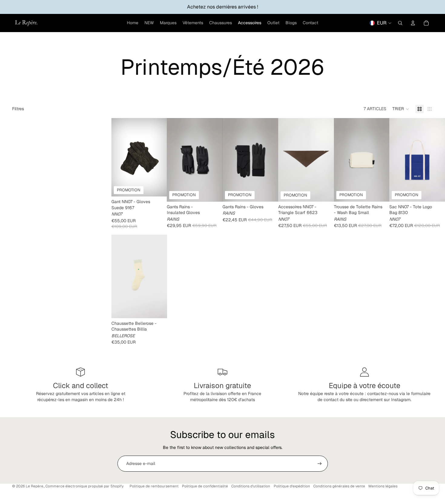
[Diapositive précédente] (116, 157)
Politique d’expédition (292, 486)
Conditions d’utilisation (250, 486)
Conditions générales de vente (339, 486)
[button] (400, 109)
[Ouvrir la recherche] (400, 23)
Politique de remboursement (154, 486)
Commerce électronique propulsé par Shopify (84, 486)
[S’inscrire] (319, 463)
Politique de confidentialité (205, 486)
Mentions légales (382, 486)
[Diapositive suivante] (162, 157)
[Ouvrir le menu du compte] (413, 23)
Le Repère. (35, 486)
